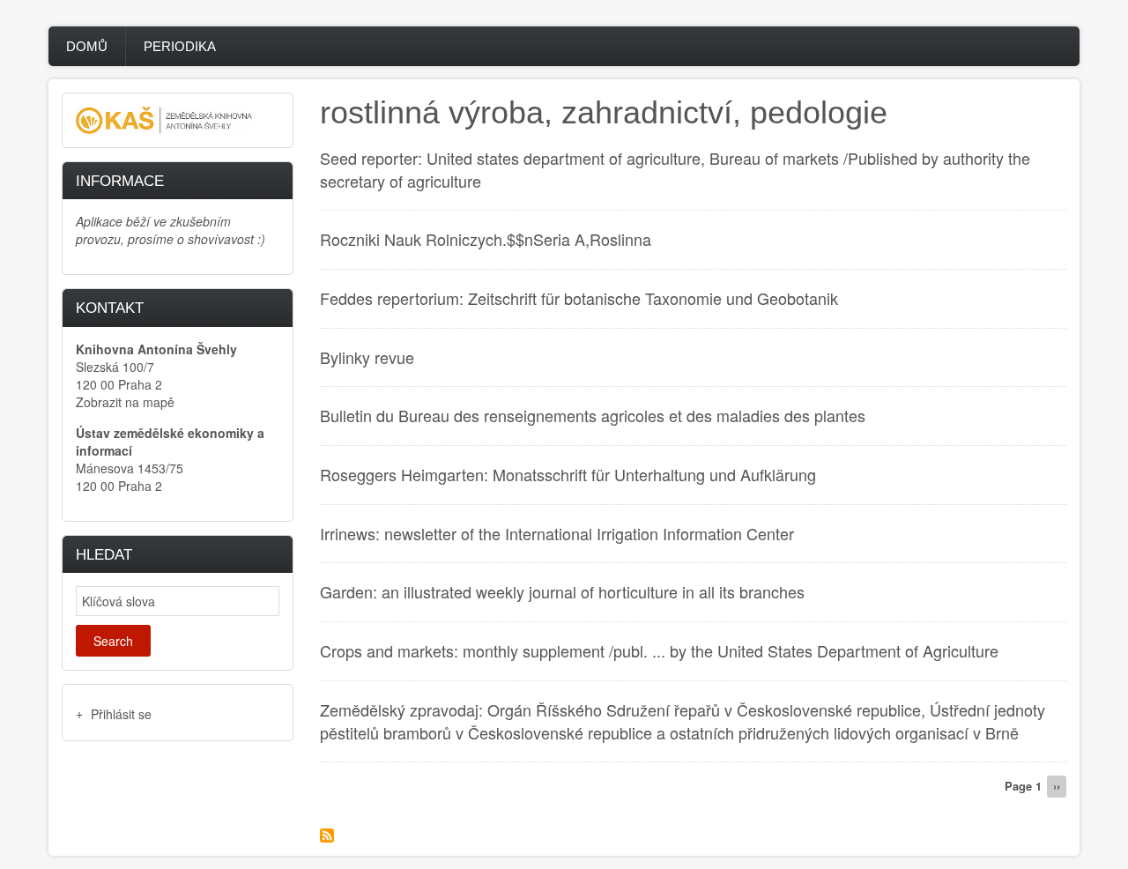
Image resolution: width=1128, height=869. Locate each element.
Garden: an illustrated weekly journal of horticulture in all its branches (562, 591)
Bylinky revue (367, 356)
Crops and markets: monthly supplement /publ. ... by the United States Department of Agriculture (659, 650)
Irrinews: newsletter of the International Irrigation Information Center (557, 533)
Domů (87, 46)
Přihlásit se (121, 714)
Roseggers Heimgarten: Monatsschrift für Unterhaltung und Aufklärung (568, 474)
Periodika (180, 46)
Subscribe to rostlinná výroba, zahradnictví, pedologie (327, 835)
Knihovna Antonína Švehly (156, 349)
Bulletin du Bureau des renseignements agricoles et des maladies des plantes (592, 415)
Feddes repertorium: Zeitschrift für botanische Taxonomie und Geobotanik (579, 297)
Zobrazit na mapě (125, 402)
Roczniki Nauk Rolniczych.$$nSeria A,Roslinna (485, 238)
